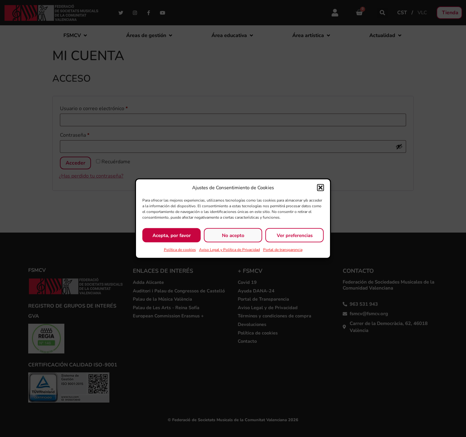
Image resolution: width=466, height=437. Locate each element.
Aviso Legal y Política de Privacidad (229, 249)
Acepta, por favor (171, 235)
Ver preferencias (295, 235)
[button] (320, 187)
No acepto (233, 235)
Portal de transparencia (282, 249)
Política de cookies (180, 249)
